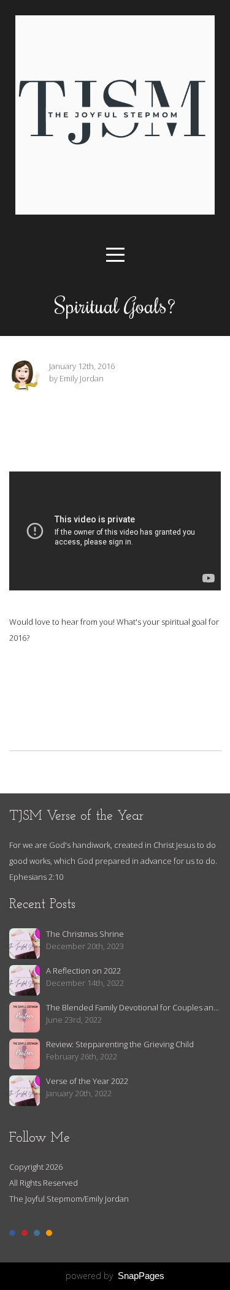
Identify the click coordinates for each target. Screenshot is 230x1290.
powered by (115, 1275)
